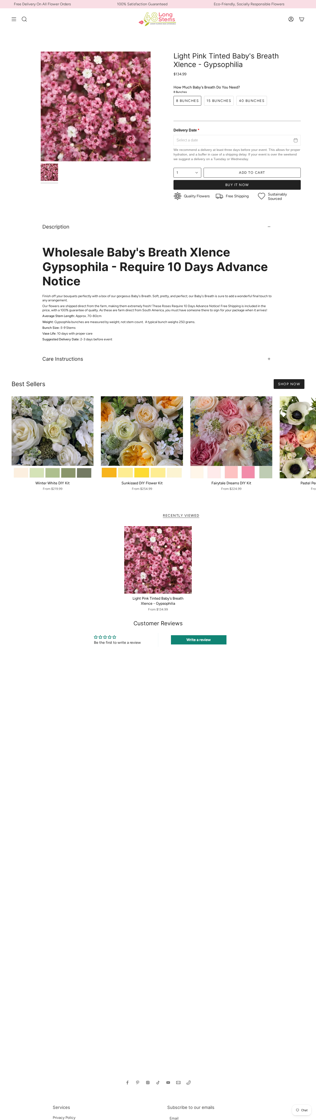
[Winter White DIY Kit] (52, 437)
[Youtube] (168, 1082)
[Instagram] (148, 1082)
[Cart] (301, 19)
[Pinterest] (138, 1082)
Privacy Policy (64, 1117)
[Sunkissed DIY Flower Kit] (142, 437)
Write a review (198, 640)
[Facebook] (127, 1082)
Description (55, 227)
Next (309, 437)
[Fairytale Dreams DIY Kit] (231, 437)
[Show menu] (14, 19)
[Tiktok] (158, 1082)
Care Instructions (62, 359)
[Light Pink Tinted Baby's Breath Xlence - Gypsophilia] (158, 560)
